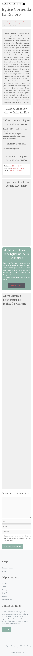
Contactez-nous (16, 285)
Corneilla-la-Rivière (21, 24)
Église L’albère (16, 346)
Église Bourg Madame (16, 406)
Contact (4, 571)
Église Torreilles (16, 466)
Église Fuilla (16, 366)
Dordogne (5, 590)
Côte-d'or (5, 593)
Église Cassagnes (16, 386)
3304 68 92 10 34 (17, 166)
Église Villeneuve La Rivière (16, 486)
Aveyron (4, 596)
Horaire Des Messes (8, 22)
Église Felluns (16, 446)
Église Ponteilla (16, 426)
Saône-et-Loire (7, 599)
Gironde (4, 583)
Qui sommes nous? (8, 568)
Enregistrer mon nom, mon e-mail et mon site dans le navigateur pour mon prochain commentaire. (17, 538)
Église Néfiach (16, 326)
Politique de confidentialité (18, 646)
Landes (4, 587)
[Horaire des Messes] (13, 3)
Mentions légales (5, 646)
